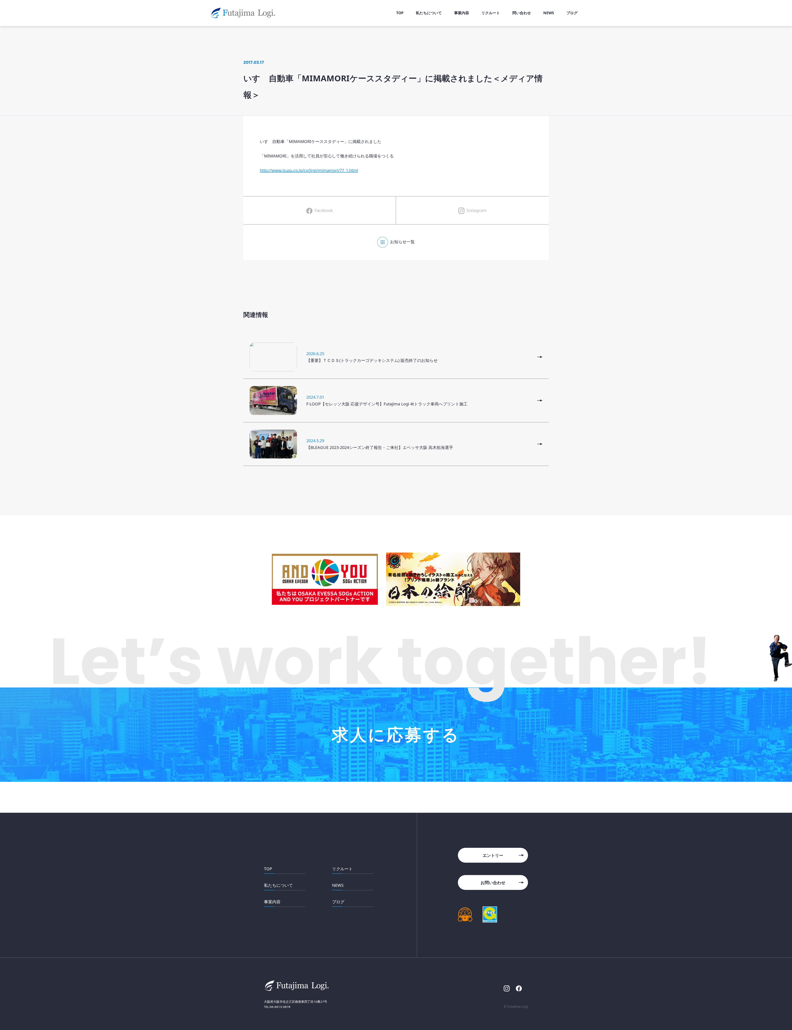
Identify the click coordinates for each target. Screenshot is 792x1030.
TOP (268, 869)
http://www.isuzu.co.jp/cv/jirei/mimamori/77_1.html (309, 170)
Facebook (324, 210)
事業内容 (272, 902)
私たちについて (278, 885)
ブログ (338, 902)
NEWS (338, 885)
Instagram (477, 210)
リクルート (342, 869)
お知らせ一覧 (402, 242)
